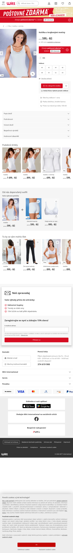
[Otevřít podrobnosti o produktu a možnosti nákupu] (15, 217)
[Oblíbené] (62, 3)
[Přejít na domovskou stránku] (11, 3)
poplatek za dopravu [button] (53, 42)
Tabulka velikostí (46, 78)
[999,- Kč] (51, 208)
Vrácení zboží (8, 125)
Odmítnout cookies (24, 549)
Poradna (5, 384)
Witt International (10, 372)
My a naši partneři (8, 501)
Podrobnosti (8, 119)
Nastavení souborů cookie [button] (48, 447)
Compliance (34, 447)
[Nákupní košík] (69, 3)
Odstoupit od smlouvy (11, 442)
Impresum (67, 442)
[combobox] (30, 3)
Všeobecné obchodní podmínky (32, 442)
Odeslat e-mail (14, 358)
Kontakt (5, 352)
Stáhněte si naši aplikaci (36, 401)
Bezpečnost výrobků (11, 130)
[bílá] (40, 57)
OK (36, 545)
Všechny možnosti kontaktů (17, 364)
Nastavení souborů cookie (47, 549)
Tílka (9, 26)
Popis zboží (8, 113)
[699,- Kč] (31, 251)
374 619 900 (44, 364)
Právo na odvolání (22, 447)
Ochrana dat (48, 442)
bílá (44, 58)
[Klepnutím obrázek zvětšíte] (32, 74)
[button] (3, 3)
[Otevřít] (69, 20)
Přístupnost (57, 442)
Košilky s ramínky (17, 26)
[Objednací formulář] (55, 3)
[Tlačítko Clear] (36, 3)
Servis (4, 378)
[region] (36, 523)
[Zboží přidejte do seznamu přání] (66, 86)
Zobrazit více (24, 335)
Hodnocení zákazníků (11, 136)
